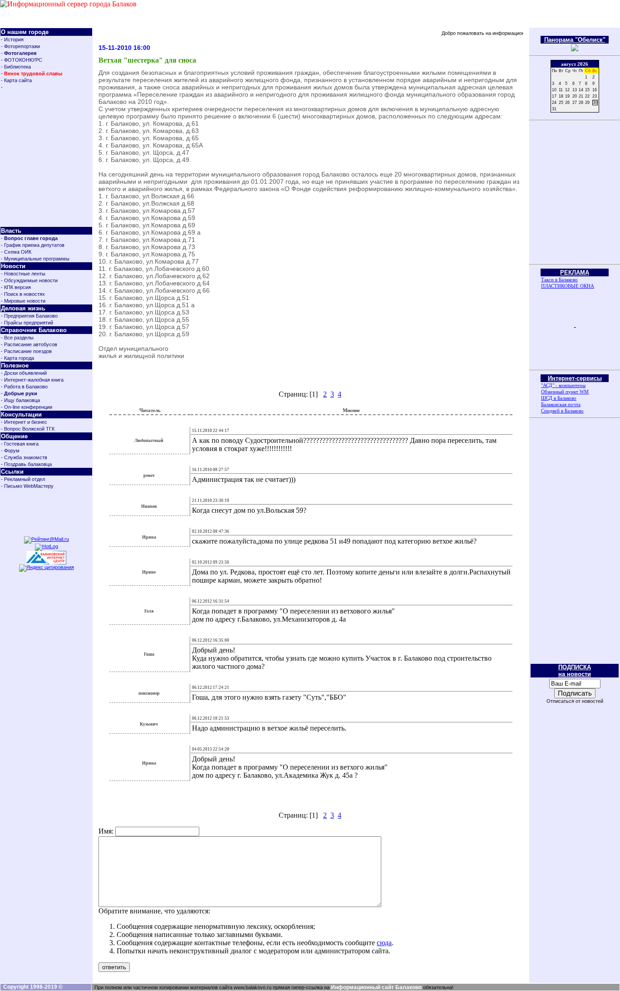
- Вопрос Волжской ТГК (27, 429)
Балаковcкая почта (561, 404)
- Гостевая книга (20, 443)
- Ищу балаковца (20, 400)
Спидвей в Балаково (562, 410)
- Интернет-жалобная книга (32, 380)
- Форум (10, 450)
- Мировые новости (23, 301)
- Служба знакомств (24, 457)
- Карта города (17, 358)
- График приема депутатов (32, 245)
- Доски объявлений (24, 373)
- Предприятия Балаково (29, 316)
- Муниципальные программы (35, 258)
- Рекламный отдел (23, 479)
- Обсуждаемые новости (29, 280)
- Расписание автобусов (29, 344)
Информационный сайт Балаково (376, 987)
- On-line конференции (26, 407)
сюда (384, 943)
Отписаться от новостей (574, 701)
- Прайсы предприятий (27, 322)
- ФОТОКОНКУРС (21, 60)
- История (12, 39)
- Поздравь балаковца (26, 464)
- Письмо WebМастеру (27, 486)
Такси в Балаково (559, 279)
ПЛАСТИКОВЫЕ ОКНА (567, 286)
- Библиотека (16, 66)
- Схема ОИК (16, 252)
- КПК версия (16, 287)
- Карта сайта (16, 80)
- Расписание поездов (26, 351)
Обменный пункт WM (565, 391)
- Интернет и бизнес (24, 422)
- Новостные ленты (23, 273)
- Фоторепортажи (20, 46)
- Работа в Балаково (24, 386)
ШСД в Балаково (558, 398)
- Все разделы (17, 337)
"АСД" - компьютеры (563, 385)
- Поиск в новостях (23, 294)
